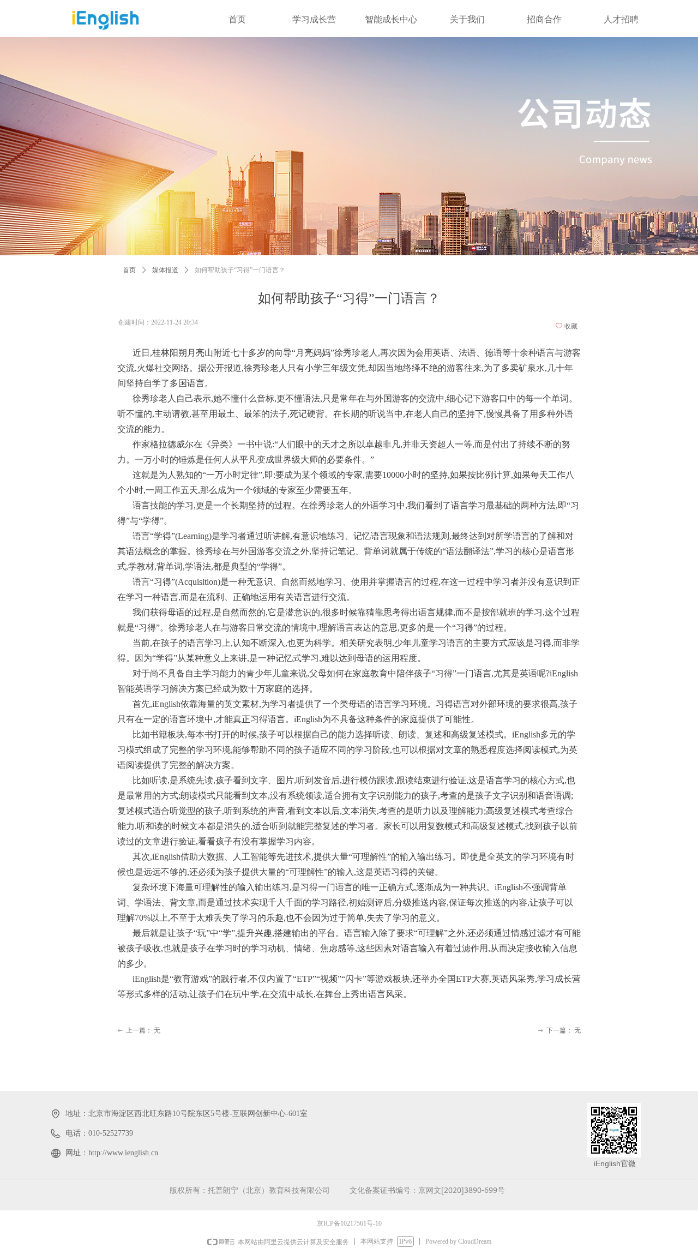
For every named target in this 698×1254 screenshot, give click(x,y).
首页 (129, 270)
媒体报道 (165, 270)
